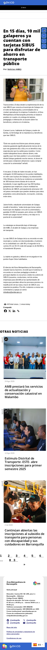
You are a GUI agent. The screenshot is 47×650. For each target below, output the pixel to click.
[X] (10, 311)
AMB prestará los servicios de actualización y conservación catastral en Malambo (24, 392)
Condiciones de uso (14, 638)
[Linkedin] (14, 311)
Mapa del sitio (12, 627)
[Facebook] (5, 311)
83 (13, 560)
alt (6, 339)
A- (44, 35)
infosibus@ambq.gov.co (12, 292)
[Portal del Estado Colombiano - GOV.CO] (8, 2)
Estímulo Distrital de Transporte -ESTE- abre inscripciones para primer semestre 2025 (23, 463)
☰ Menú (23, 7)
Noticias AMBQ (15, 69)
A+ (44, 41)
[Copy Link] (18, 311)
